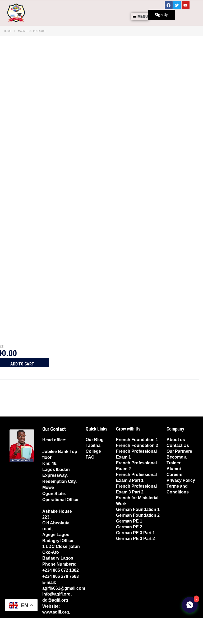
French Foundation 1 (137, 439)
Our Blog (95, 439)
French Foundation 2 (137, 445)
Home (7, 31)
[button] (139, 16)
